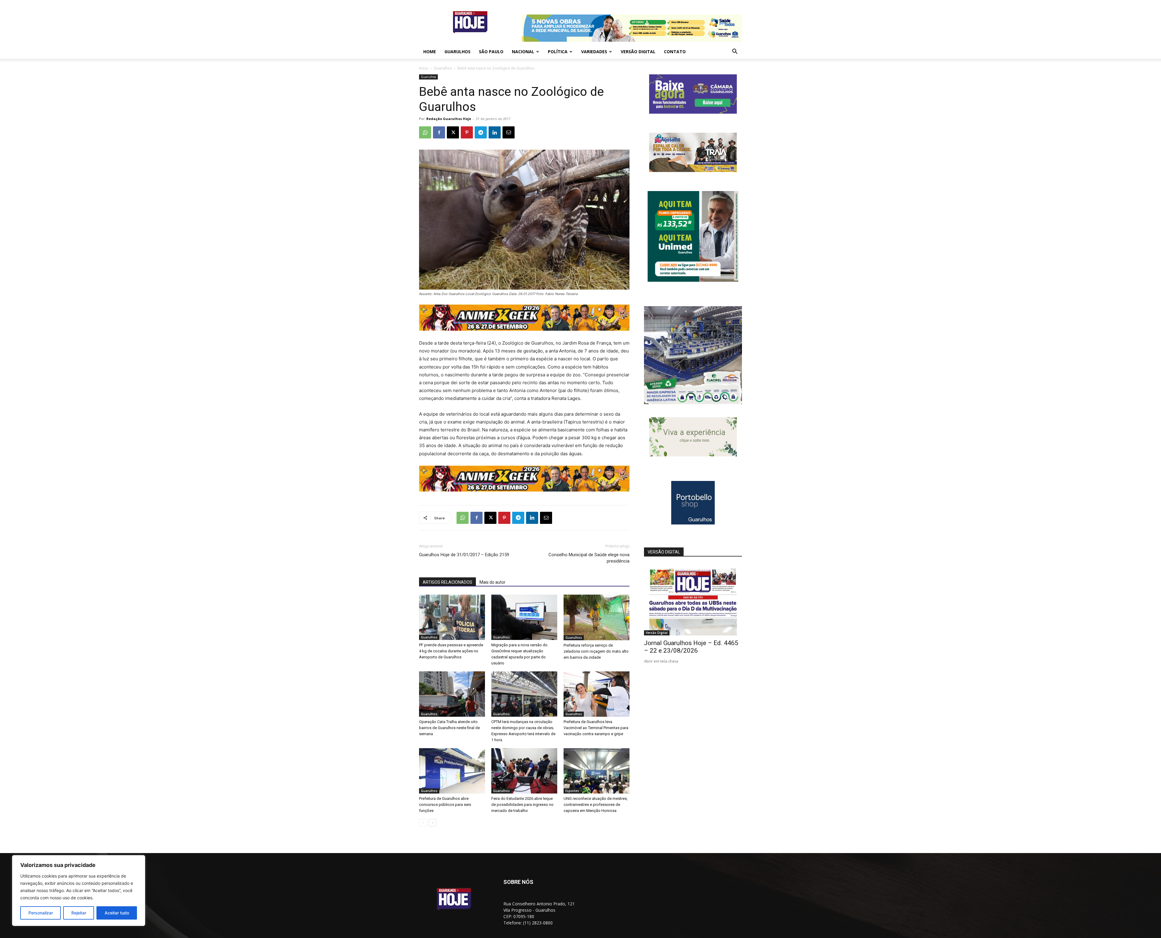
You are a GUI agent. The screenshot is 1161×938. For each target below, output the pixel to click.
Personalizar (40, 912)
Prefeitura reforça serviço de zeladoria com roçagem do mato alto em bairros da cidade (596, 651)
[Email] (508, 132)
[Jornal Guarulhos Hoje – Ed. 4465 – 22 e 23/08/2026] (693, 599)
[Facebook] (439, 132)
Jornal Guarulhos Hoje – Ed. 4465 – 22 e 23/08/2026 (691, 646)
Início (423, 68)
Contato (675, 51)
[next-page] (432, 822)
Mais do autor (493, 582)
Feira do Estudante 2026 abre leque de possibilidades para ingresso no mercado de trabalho (522, 804)
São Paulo (491, 51)
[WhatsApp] (425, 132)
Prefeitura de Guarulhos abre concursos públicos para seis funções (445, 804)
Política (557, 51)
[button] (734, 52)
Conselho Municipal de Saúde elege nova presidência (588, 558)
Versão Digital (638, 51)
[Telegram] (481, 132)
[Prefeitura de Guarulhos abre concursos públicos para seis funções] (452, 771)
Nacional (523, 51)
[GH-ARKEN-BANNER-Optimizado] (693, 455)
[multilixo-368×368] (693, 402)
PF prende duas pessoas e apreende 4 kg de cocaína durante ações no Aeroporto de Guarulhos (451, 651)
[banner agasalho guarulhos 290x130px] (693, 170)
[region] (78, 890)
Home (429, 51)
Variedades (594, 51)
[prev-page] (423, 822)
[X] (453, 132)
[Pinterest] (467, 132)
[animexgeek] (524, 329)
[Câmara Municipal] (693, 112)
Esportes (572, 791)
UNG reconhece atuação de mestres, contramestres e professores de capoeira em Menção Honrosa (596, 804)
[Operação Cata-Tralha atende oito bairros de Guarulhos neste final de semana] (452, 694)
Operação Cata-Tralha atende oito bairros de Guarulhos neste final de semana (449, 727)
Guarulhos (457, 51)
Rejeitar (78, 912)
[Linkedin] (495, 132)
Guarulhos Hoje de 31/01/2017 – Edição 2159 (464, 554)
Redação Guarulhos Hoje (448, 118)
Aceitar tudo (117, 912)
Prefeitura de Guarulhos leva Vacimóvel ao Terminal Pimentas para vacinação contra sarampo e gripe (596, 727)
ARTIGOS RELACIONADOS (447, 582)
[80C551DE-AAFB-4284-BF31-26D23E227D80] (693, 280)
